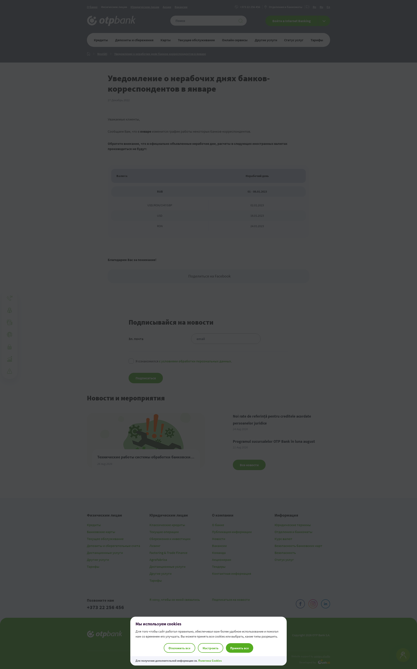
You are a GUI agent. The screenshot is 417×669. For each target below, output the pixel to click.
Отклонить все (179, 648)
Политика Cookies (210, 660)
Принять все (239, 648)
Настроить (210, 648)
